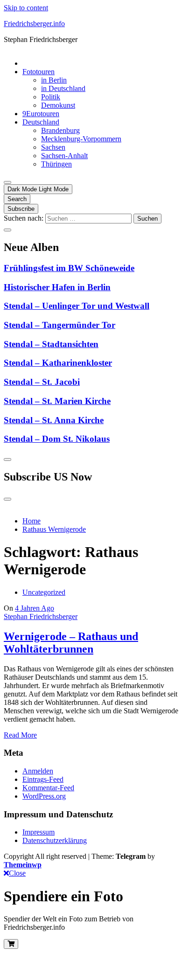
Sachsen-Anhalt (64, 156)
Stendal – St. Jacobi (42, 382)
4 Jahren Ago (34, 608)
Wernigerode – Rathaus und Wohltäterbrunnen (71, 642)
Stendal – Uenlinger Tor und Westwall (76, 306)
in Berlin (54, 80)
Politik (50, 97)
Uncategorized (43, 592)
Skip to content (26, 8)
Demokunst (58, 105)
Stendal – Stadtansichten (51, 344)
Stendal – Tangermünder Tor (59, 325)
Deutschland (40, 122)
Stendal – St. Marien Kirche (57, 401)
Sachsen (53, 147)
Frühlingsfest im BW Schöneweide (69, 268)
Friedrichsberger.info (34, 24)
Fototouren (38, 72)
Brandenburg (60, 130)
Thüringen (56, 164)
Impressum (38, 832)
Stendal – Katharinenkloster (58, 363)
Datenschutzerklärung (54, 840)
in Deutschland (63, 88)
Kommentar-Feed (48, 788)
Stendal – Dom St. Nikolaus (57, 439)
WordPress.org (44, 796)
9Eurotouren (40, 114)
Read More (20, 735)
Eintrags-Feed (42, 779)
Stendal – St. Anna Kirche (54, 420)
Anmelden (37, 771)
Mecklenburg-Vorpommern (81, 139)
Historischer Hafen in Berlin (57, 287)
